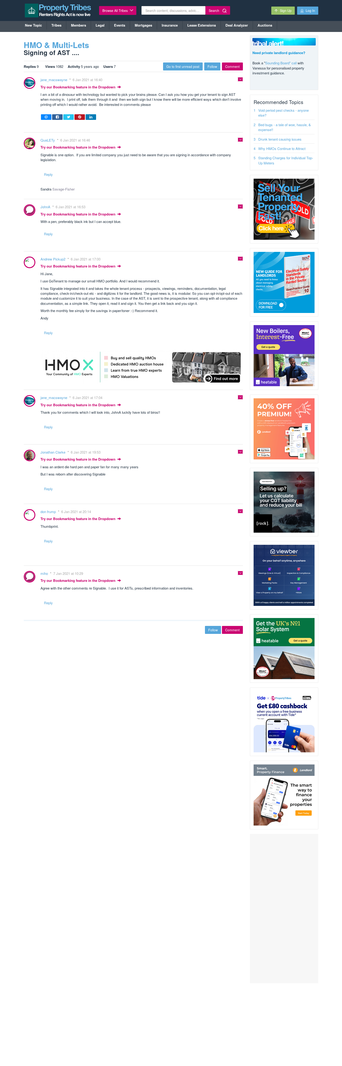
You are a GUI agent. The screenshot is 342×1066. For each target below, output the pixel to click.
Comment (232, 66)
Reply (48, 174)
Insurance (170, 25)
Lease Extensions (201, 25)
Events (119, 25)
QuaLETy (48, 140)
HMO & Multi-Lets (56, 44)
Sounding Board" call (281, 62)
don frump (48, 511)
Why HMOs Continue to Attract (281, 148)
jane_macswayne (54, 79)
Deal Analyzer (236, 25)
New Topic (33, 25)
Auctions (265, 25)
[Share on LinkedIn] (91, 117)
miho (44, 573)
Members (78, 25)
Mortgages (143, 25)
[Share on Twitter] (68, 117)
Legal (100, 25)
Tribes (56, 25)
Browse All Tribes (115, 10)
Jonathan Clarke (53, 452)
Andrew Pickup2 (53, 259)
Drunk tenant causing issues (280, 139)
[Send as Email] (46, 117)
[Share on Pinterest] (79, 117)
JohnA (45, 206)
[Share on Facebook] (57, 117)
